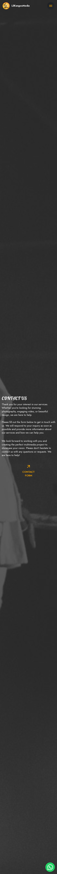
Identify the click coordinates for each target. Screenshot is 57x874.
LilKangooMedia (21, 6)
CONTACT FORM (28, 473)
